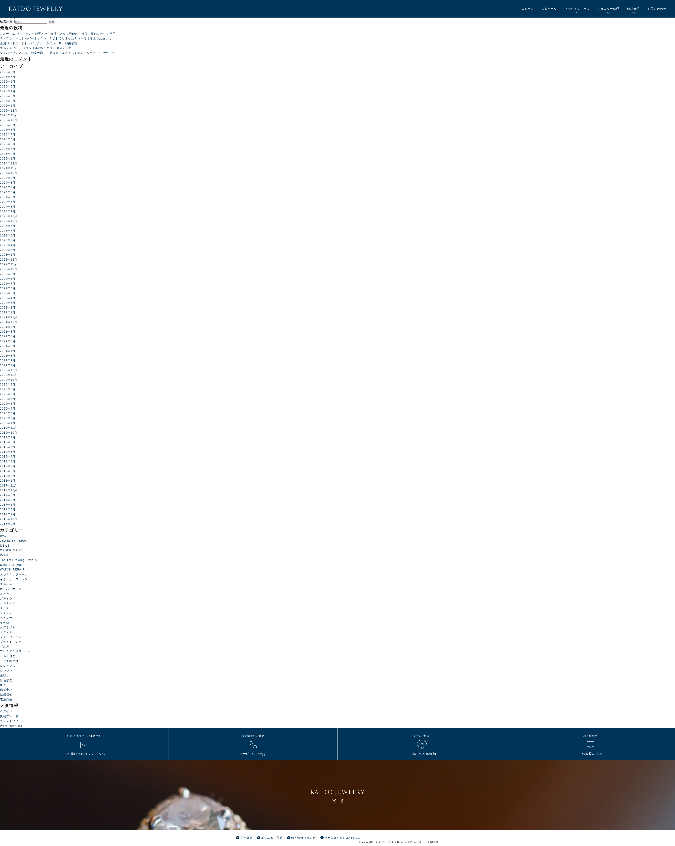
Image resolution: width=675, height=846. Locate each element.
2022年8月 (7, 278)
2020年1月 (7, 423)
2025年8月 (7, 129)
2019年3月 (7, 461)
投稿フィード (9, 716)
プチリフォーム (11, 636)
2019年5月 (7, 451)
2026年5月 (7, 86)
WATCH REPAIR (12, 569)
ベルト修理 (7, 656)
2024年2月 (7, 211)
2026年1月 (7, 105)
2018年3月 (7, 471)
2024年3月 (7, 206)
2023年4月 (7, 245)
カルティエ (7, 603)
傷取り (4, 675)
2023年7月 (7, 230)
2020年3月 (7, 413)
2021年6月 (7, 341)
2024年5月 (7, 197)
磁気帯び (6, 689)
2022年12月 (8, 259)
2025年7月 (7, 134)
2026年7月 (7, 76)
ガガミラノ (7, 598)
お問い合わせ (657, 8)
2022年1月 (7, 312)
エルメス (6, 583)
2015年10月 (8, 519)
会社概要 (246, 837)
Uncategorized (11, 564)
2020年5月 (7, 403)
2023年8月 (7, 225)
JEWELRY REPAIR (14, 540)
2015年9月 (7, 523)
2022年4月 (7, 298)
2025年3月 (7, 148)
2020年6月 (7, 398)
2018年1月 (7, 480)
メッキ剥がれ (9, 660)
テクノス (6, 632)
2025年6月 (7, 139)
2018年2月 (7, 475)
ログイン (6, 711)
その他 (4, 622)
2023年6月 (7, 235)
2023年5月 (7, 240)
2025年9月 (7, 125)
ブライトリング (11, 641)
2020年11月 (8, 374)
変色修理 (6, 680)
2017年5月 (7, 504)
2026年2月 (7, 100)
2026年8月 (7, 72)
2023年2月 (7, 254)
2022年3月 (7, 302)
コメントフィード (12, 720)
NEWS (5, 545)
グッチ (4, 608)
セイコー (6, 617)
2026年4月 (7, 91)
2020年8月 (7, 389)
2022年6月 (7, 288)
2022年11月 (8, 264)
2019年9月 (7, 437)
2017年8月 (7, 499)
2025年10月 (8, 120)
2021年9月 (7, 326)
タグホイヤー (9, 627)
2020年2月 (7, 418)
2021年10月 (8, 321)
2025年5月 (7, 144)
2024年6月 (7, 192)
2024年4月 (7, 201)
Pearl (4, 555)
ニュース (527, 8)
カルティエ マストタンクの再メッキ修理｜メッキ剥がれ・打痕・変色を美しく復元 (57, 33)
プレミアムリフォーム (15, 651)
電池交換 (6, 699)
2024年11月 (8, 168)
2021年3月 (7, 355)
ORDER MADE (11, 550)
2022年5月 (7, 293)
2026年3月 (7, 96)
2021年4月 (7, 350)
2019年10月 (8, 432)
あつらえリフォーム (14, 574)
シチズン (6, 612)
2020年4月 (7, 408)
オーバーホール (11, 588)
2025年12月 (8, 110)
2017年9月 (7, 495)
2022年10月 (8, 269)
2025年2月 (7, 153)
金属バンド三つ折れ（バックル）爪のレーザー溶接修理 (38, 43)
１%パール (549, 8)
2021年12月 (8, 317)
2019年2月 (7, 466)
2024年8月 (7, 182)
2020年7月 (7, 394)
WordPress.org (11, 725)
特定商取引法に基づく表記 (343, 837)
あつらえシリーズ (577, 8)
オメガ (4, 593)
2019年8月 (7, 442)
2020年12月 (8, 370)
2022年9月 (7, 274)
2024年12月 (8, 163)
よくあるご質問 (272, 837)
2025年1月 (7, 158)
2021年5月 (7, 346)
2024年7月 (7, 187)
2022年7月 (7, 283)
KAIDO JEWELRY (36, 9)
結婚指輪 (6, 694)
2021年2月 (7, 360)
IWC (3, 535)
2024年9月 (7, 177)
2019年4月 (7, 456)
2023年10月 (8, 221)
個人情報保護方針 (303, 837)
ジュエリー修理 (608, 8)
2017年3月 (7, 509)
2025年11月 (8, 115)
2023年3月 (7, 249)
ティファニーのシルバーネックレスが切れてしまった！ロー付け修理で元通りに (55, 38)
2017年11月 (8, 485)
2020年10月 (8, 379)
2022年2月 (7, 307)
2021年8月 (7, 331)
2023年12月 (8, 216)
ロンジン (6, 670)
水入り (4, 684)
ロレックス (7, 665)
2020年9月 (7, 384)
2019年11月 (8, 427)
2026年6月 (7, 81)
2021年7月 (7, 336)
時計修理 (633, 8)
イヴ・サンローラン (14, 579)
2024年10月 (8, 172)
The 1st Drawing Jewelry (18, 560)
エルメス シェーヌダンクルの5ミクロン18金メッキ (36, 48)
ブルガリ (6, 646)
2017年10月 (8, 490)
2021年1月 (7, 365)
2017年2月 (7, 514)
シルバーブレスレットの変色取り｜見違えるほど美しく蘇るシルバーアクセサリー (57, 52)
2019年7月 (7, 447)
